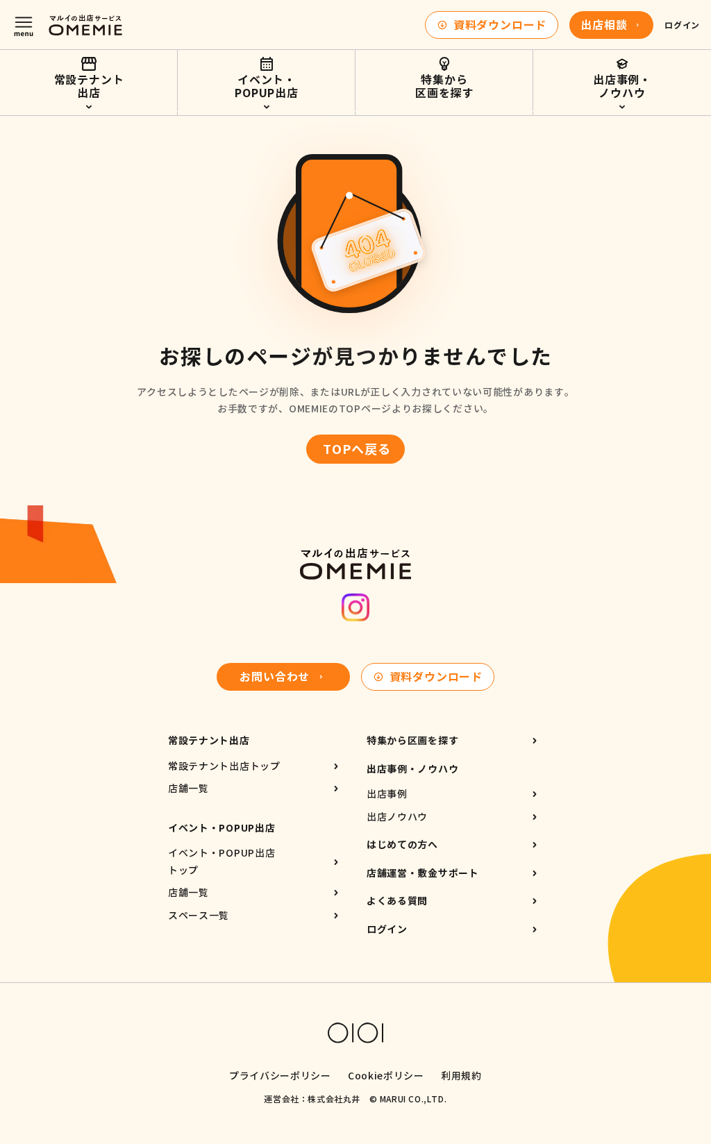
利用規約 (461, 1076)
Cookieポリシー (386, 1076)
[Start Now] (622, 80)
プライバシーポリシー (280, 1076)
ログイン (681, 25)
